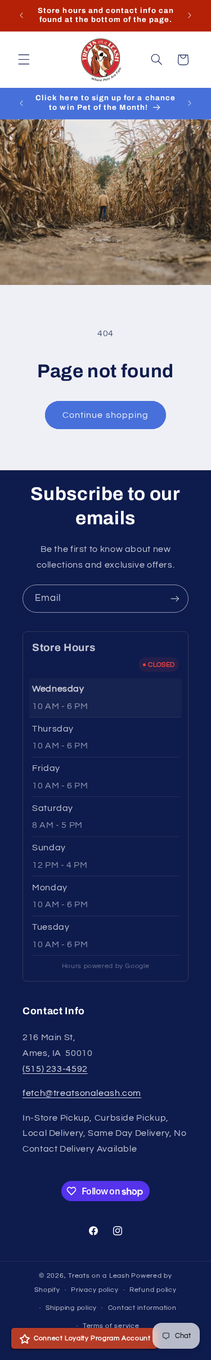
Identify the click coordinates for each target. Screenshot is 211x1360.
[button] (24, 60)
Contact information (142, 1308)
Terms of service (111, 1326)
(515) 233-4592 (55, 1068)
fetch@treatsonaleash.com (82, 1093)
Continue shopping (105, 415)
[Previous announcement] (21, 15)
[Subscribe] (175, 598)
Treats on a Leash (99, 1276)
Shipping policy (71, 1308)
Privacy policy (94, 1290)
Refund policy (153, 1290)
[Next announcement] (189, 15)
